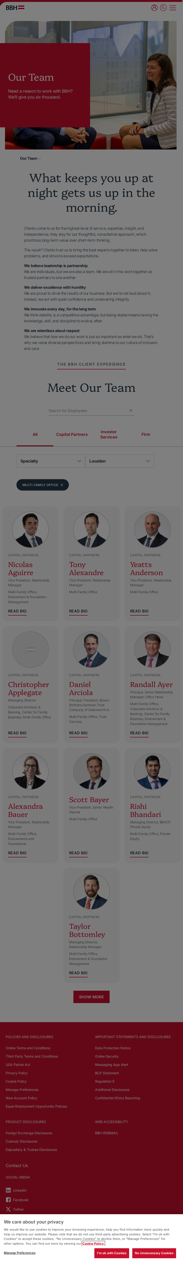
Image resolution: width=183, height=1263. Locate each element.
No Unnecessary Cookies (154, 1253)
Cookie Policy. (93, 1243)
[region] (91, 1238)
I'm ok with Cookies (112, 1253)
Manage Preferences (20, 1253)
